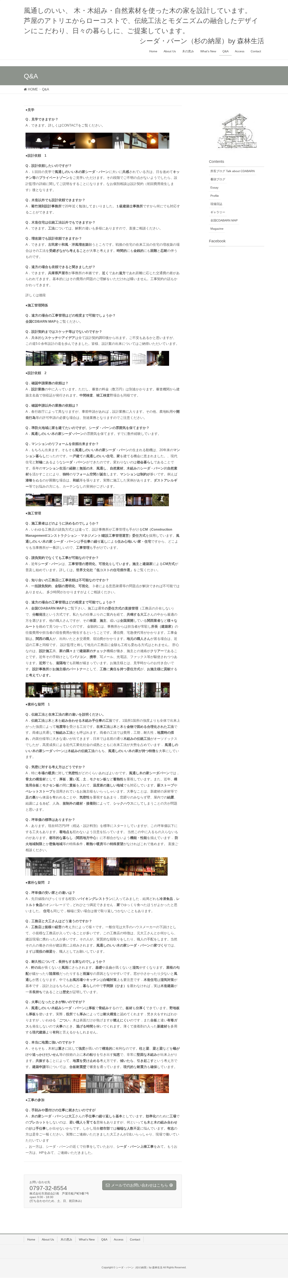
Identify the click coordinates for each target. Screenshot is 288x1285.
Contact (135, 1239)
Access (118, 1239)
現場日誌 (216, 204)
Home (31, 1239)
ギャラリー (217, 212)
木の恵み (66, 1239)
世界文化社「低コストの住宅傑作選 (103, 570)
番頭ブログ (217, 179)
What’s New (87, 1239)
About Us (48, 1239)
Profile (214, 195)
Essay (214, 187)
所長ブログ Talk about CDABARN (232, 171)
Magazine (216, 228)
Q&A (104, 1239)
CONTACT (70, 125)
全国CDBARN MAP (41, 321)
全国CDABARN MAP (224, 220)
